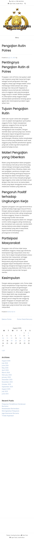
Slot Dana (5, 480)
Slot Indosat (6, 445)
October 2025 (6, 384)
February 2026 (7, 375)
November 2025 (7, 382)
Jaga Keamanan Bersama (10, 413)
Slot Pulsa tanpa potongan (11, 449)
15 (24, 338)
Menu (17, 37)
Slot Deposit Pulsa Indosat (11, 489)
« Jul (3, 350)
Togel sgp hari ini (8, 436)
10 (3, 338)
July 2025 (5, 391)
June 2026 (5, 365)
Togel (4, 458)
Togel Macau (6, 462)
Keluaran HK (6, 511)
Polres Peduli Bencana (24, 319)
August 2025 (6, 389)
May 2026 (5, 368)
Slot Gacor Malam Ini (9, 493)
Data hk (4, 453)
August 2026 (6, 361)
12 (11, 338)
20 (16, 341)
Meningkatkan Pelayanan (10, 411)
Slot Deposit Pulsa (8, 471)
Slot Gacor (5, 427)
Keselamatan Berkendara (10, 409)
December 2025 (7, 380)
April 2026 (5, 370)
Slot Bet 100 (6, 498)
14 (20, 338)
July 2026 (5, 363)
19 (11, 341)
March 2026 (6, 372)
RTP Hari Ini (6, 476)
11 (7, 338)
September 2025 (7, 387)
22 (24, 341)
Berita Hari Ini (11, 312)
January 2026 (6, 377)
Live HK (4, 422)
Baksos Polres (7, 319)
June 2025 (5, 394)
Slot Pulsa (5, 431)
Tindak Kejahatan (8, 416)
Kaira (18, 535)
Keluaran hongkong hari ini (11, 440)
